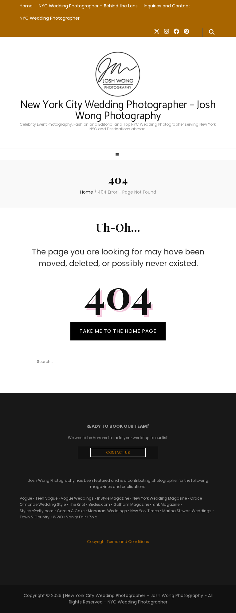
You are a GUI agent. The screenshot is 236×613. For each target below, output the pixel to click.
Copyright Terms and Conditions (118, 541)
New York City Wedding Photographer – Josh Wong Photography (118, 110)
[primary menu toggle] (118, 154)
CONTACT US (118, 452)
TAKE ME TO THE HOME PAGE (118, 331)
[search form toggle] (211, 32)
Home (26, 6)
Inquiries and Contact (167, 6)
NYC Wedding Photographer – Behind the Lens (88, 6)
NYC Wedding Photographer (50, 18)
